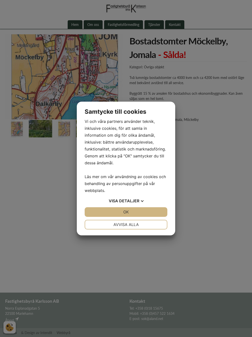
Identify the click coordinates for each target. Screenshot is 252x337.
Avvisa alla (126, 224)
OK (126, 211)
